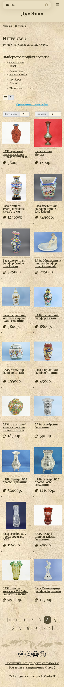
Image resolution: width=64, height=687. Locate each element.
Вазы (12, 65)
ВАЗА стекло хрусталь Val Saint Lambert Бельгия (15, 591)
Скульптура (16, 62)
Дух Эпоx (32, 14)
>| (51, 628)
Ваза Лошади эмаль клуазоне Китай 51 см (14, 208)
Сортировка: (11, 114)
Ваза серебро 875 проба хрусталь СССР (14, 536)
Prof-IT (49, 676)
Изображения (18, 74)
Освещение (16, 71)
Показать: (42, 114)
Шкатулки (16, 88)
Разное (13, 83)
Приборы (15, 79)
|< (9, 619)
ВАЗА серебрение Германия (46, 426)
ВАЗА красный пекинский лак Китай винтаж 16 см (15, 156)
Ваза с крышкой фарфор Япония (46, 371)
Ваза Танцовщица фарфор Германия (48, 590)
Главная (7, 26)
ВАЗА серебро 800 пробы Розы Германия (47, 482)
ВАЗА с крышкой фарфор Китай (47, 317)
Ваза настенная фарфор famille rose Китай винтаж (46, 210)
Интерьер (20, 26)
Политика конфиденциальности (32, 663)
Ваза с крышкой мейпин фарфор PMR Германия (14, 318)
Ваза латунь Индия (43, 153)
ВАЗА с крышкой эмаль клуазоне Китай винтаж (15, 427)
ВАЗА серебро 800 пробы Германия (15, 481)
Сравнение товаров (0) (32, 104)
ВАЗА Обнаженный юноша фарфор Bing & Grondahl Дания (48, 265)
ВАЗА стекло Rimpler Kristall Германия (45, 536)
